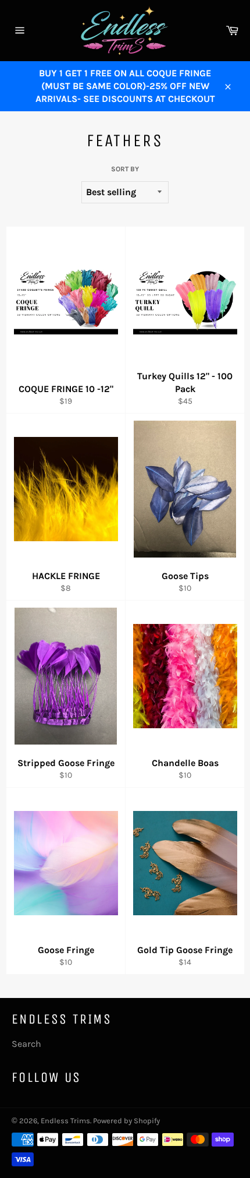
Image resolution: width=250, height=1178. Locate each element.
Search (26, 1043)
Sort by (125, 169)
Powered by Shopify (126, 1120)
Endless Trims (65, 1120)
